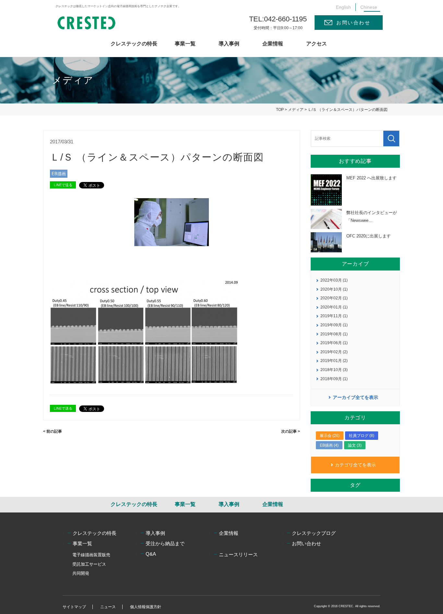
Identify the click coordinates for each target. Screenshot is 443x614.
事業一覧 (185, 43)
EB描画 (59, 173)
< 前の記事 (52, 431)
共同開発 (80, 573)
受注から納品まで (165, 543)
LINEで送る (63, 185)
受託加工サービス (89, 564)
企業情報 (272, 43)
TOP (280, 109)
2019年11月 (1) (334, 316)
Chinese (368, 7)
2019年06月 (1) (334, 343)
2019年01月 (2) (334, 360)
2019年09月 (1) (334, 325)
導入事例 (229, 43)
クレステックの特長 (134, 43)
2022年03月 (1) (334, 280)
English (343, 7)
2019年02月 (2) (334, 352)
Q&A (151, 554)
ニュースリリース (238, 554)
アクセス (316, 43)
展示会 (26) (330, 435)
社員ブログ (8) (361, 435)
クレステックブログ (314, 533)
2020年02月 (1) (334, 298)
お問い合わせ (353, 22)
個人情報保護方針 (145, 607)
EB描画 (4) (329, 445)
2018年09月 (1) (334, 379)
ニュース (108, 607)
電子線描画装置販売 (91, 554)
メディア (296, 109)
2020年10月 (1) (334, 289)
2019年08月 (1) (334, 334)
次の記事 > (290, 431)
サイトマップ (74, 607)
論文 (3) (355, 445)
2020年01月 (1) (334, 307)
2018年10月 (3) (334, 369)
